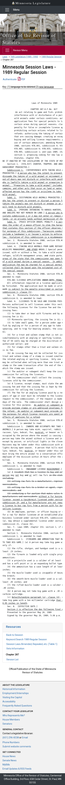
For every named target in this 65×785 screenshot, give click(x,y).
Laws (4, 57)
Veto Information (15, 648)
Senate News (9, 760)
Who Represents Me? (13, 715)
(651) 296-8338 (10, 737)
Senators (7, 723)
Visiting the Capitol (12, 697)
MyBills (6, 764)
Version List (12, 659)
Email (25, 737)
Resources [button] (13, 626)
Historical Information (13, 689)
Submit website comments (16, 746)
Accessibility (9, 701)
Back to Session (14, 635)
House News (9, 756)
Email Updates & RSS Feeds (17, 768)
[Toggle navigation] (7, 9)
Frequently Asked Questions (17, 705)
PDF (22, 79)
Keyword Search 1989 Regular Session (26, 639)
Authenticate (10, 79)
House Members (11, 719)
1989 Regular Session (51, 57)
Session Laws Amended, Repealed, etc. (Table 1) (31, 644)
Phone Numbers (11, 742)
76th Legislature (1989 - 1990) (24, 57)
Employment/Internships (15, 693)
